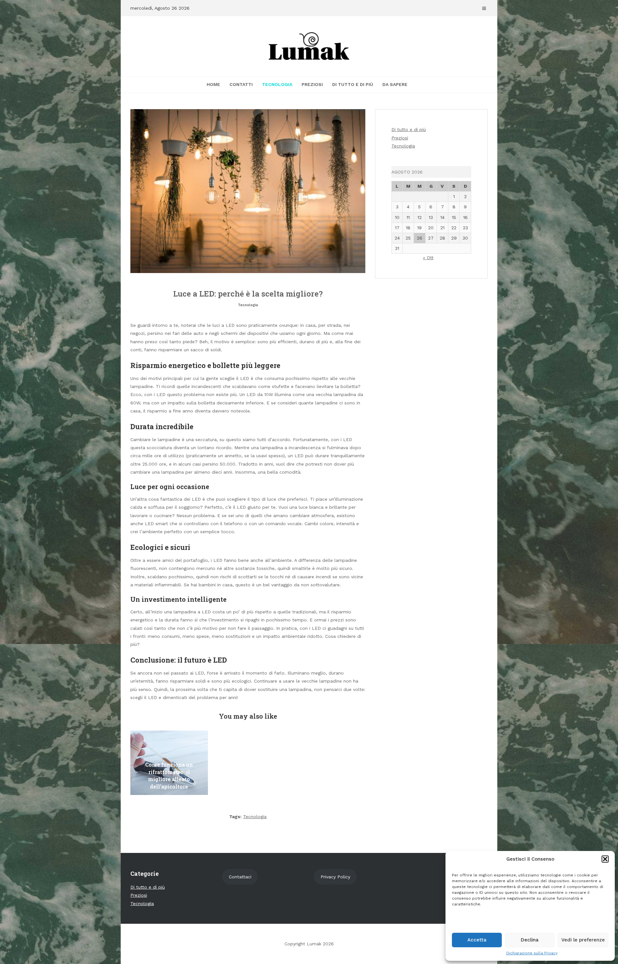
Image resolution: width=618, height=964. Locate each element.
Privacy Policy (335, 876)
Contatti (241, 84)
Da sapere (394, 84)
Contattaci (240, 876)
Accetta (476, 940)
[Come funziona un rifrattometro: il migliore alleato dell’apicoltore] (169, 763)
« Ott (428, 257)
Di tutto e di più (352, 84)
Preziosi (312, 84)
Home (213, 84)
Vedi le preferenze (583, 940)
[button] (605, 859)
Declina (529, 940)
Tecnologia (277, 84)
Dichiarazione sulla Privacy (531, 953)
